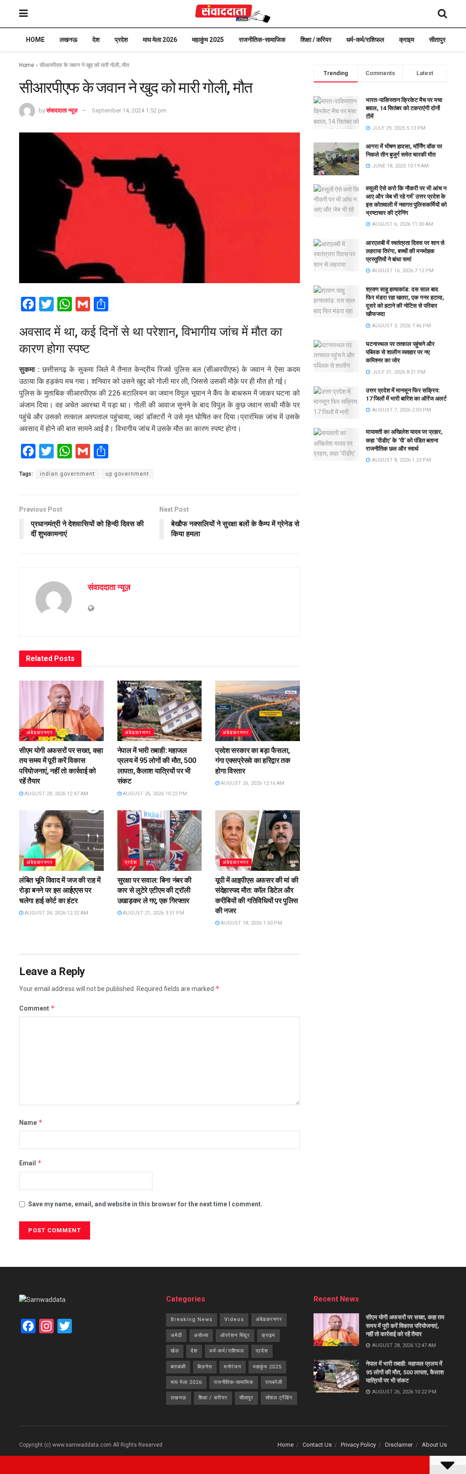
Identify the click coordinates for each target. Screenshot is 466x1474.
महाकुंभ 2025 (208, 39)
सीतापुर (437, 39)
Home (35, 39)
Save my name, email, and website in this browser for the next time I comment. (145, 1204)
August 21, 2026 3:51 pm (153, 913)
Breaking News (192, 1319)
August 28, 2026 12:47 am (55, 794)
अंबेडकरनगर (39, 733)
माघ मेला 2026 (160, 39)
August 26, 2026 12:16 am (251, 783)
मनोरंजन (232, 1367)
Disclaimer (399, 1444)
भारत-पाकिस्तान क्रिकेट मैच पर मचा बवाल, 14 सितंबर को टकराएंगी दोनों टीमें (404, 108)
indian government (67, 474)
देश (96, 39)
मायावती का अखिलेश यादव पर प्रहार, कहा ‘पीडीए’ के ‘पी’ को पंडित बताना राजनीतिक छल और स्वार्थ (404, 440)
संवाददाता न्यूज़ (61, 110)
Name (31, 1122)
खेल (175, 1351)
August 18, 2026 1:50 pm (250, 923)
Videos (234, 1319)
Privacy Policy (358, 1444)
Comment (37, 1008)
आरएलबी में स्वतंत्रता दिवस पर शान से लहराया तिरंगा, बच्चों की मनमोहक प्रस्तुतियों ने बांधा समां (405, 251)
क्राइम (406, 39)
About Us (434, 1444)
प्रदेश (121, 39)
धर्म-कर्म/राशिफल (365, 39)
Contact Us (317, 1444)
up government (127, 474)
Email (30, 1163)
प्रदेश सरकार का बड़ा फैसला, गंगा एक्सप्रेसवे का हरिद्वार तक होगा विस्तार (252, 760)
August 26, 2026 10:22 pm (154, 794)
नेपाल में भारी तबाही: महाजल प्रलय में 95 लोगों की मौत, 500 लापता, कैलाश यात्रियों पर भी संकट (405, 1371)
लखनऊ (68, 39)
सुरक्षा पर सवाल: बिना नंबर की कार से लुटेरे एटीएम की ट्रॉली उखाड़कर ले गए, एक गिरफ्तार (154, 890)
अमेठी (176, 1335)
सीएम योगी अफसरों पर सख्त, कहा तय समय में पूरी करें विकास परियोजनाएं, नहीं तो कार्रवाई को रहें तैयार (405, 1325)
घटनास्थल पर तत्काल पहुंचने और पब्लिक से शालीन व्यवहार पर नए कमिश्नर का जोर (400, 352)
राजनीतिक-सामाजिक (262, 39)
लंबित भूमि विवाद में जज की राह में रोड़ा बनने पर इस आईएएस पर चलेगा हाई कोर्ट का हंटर (60, 890)
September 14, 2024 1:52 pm (129, 110)
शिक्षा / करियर (315, 39)
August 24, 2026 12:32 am (55, 913)
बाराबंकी (178, 1367)
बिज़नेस (205, 1367)
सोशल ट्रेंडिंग (279, 1398)
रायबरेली (273, 1382)
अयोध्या (201, 1335)
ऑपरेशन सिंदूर (235, 1335)
